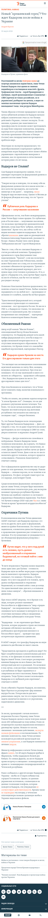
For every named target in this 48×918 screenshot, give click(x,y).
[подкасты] (18, 915)
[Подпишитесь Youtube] (19, 892)
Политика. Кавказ (10, 10)
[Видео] (29, 915)
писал (36, 192)
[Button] (22, 36)
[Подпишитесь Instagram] (29, 892)
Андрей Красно (7, 27)
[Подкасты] (40, 892)
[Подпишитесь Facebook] (8, 892)
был (35, 501)
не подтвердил (7, 793)
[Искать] (40, 915)
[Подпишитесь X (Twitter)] (14, 892)
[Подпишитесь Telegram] (24, 892)
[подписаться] (3, 897)
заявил (11, 753)
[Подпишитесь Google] (3, 892)
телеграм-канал (29, 81)
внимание (13, 235)
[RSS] (34, 892)
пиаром (12, 745)
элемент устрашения (10, 742)
